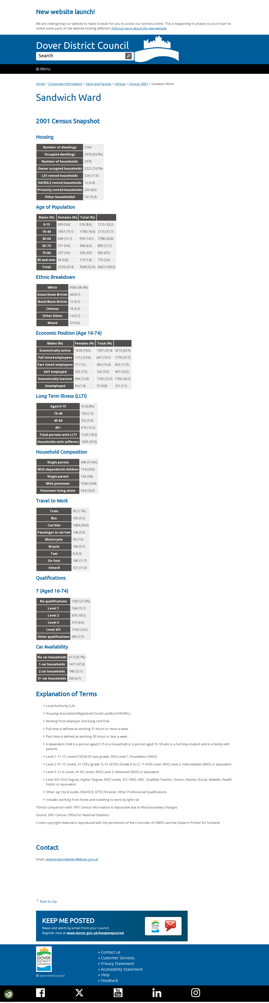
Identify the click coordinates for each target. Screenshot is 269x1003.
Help (105, 974)
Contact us (110, 952)
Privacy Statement (117, 963)
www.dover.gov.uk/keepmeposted (95, 933)
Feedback (109, 980)
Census (120, 84)
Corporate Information (65, 84)
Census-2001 (139, 84)
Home (40, 84)
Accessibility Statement (122, 969)
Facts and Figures (98, 84)
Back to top (48, 901)
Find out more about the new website (139, 28)
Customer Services (117, 957)
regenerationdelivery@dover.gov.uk (71, 859)
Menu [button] (44, 68)
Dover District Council (82, 45)
